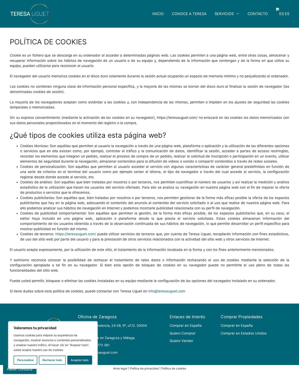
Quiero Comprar (182, 333)
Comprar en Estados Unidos (244, 333)
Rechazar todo (52, 360)
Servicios (224, 14)
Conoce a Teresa (189, 14)
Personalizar (25, 360)
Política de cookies (173, 368)
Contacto (258, 14)
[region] (53, 345)
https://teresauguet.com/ (75, 234)
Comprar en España (186, 325)
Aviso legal (120, 368)
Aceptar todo (79, 360)
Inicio (158, 14)
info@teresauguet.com (166, 291)
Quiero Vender (181, 341)
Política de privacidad (144, 368)
